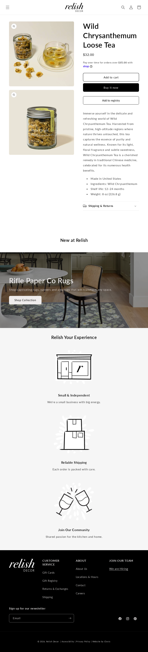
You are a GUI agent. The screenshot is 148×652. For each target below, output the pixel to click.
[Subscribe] (70, 618)
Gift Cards (48, 572)
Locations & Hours (87, 576)
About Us (81, 568)
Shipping (47, 597)
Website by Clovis (101, 641)
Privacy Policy (83, 641)
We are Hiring (118, 568)
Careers (80, 593)
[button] (8, 7)
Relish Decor (52, 641)
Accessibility (68, 641)
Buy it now (111, 87)
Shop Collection (25, 300)
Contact (80, 585)
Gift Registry (50, 580)
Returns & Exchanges (55, 588)
